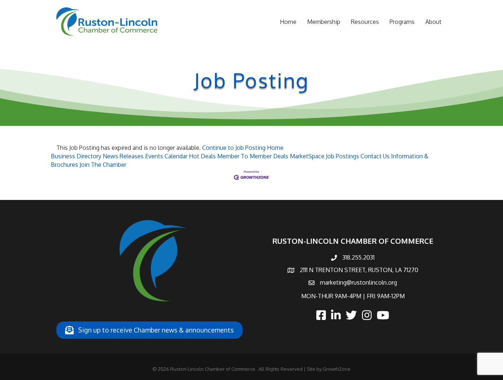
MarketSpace (307, 156)
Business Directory (76, 156)
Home (288, 21)
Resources (365, 21)
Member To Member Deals (252, 156)
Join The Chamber (103, 164)
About (433, 21)
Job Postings (342, 156)
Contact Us (375, 156)
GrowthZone (337, 369)
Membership (323, 21)
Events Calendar (166, 156)
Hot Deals (202, 156)
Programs (402, 21)
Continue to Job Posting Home (243, 147)
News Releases (123, 156)
